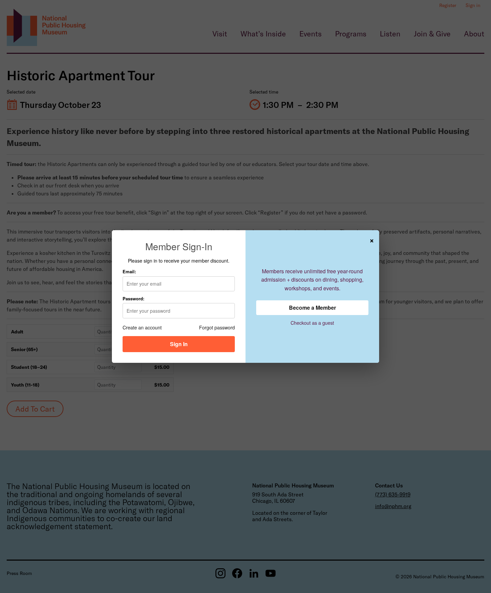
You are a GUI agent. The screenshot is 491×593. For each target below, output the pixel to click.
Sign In (179, 344)
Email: (129, 271)
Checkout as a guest (312, 322)
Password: (133, 298)
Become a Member (312, 307)
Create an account (142, 327)
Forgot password (217, 327)
